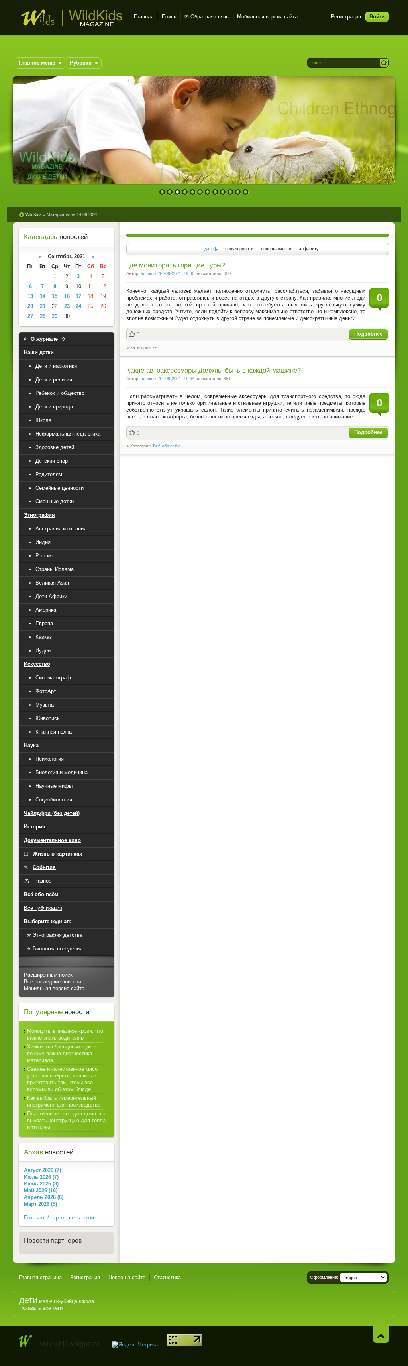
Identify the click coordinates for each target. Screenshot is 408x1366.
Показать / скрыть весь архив (60, 1218)
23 (67, 306)
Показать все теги (41, 1308)
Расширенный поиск (48, 975)
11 (238, 192)
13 (30, 296)
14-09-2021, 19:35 (176, 273)
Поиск (169, 17)
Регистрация (346, 17)
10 (230, 192)
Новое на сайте (126, 1277)
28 (42, 316)
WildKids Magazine (71, 17)
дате (209, 248)
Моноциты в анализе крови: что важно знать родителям (65, 1034)
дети (28, 1300)
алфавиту (309, 248)
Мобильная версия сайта (267, 17)
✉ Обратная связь (206, 17)
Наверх (381, 1334)
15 (54, 296)
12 (245, 192)
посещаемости (276, 248)
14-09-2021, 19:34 (176, 378)
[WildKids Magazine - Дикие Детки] (25, 1341)
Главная (143, 17)
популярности (239, 248)
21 (42, 306)
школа (86, 1301)
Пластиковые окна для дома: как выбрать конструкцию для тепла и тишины (67, 1120)
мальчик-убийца (58, 1301)
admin (146, 273)
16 (67, 296)
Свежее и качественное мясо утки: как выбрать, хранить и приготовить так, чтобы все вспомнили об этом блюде (62, 1079)
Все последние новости (52, 982)
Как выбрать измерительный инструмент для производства (63, 1101)
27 (30, 316)
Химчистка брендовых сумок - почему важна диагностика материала (63, 1053)
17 (78, 296)
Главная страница (40, 1277)
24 (78, 306)
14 (42, 296)
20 (30, 306)
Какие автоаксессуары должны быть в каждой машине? (213, 370)
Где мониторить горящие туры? (175, 265)
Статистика (167, 1277)
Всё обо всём (166, 446)
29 (54, 316)
